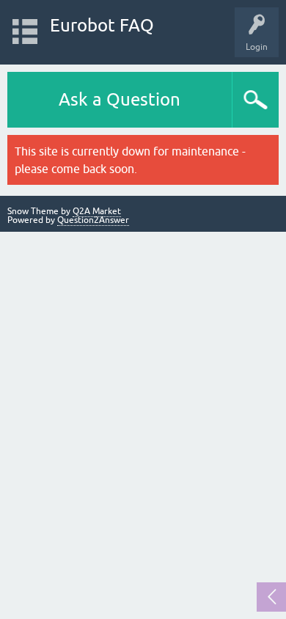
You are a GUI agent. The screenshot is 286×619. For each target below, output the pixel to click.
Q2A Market (97, 211)
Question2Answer (93, 220)
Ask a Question (119, 99)
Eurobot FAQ (102, 25)
